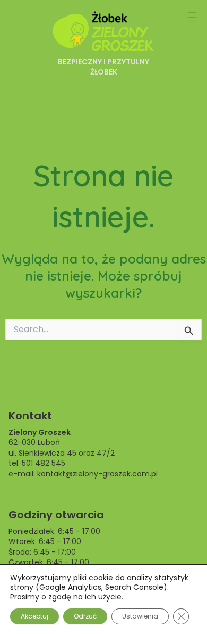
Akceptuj (34, 616)
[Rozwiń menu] (192, 15)
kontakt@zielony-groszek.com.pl (97, 473)
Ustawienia (140, 616)
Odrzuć (85, 616)
